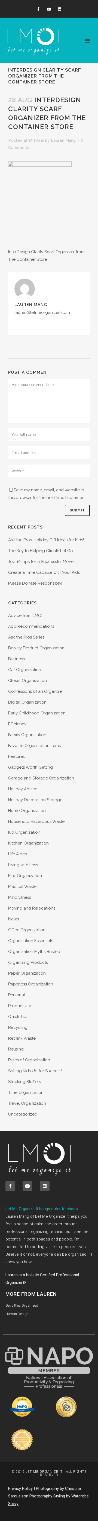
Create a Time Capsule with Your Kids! (44, 572)
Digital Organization (27, 702)
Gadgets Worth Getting (30, 767)
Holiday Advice (22, 789)
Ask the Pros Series (26, 637)
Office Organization (26, 929)
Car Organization (24, 669)
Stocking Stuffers (24, 1081)
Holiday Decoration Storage (35, 799)
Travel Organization (27, 1103)
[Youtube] (49, 9)
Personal (16, 994)
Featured (17, 756)
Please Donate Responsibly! (35, 583)
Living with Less (23, 864)
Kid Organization (24, 832)
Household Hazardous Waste (36, 821)
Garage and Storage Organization (41, 778)
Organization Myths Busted (34, 951)
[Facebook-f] (38, 9)
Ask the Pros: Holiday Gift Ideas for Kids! (46, 539)
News (13, 919)
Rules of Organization (29, 1060)
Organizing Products (28, 962)
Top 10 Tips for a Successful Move (41, 561)
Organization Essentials (30, 940)
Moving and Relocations (31, 908)
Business (16, 658)
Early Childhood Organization (37, 713)
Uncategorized (22, 1114)
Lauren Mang (63, 140)
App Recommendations (31, 626)
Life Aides (17, 854)
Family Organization (27, 734)
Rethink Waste (22, 1038)
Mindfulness (19, 897)
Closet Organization (27, 680)
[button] (87, 40)
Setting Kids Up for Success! (35, 1070)
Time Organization (26, 1092)
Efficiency (17, 723)
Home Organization (27, 810)
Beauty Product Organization (36, 648)
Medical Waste (22, 886)
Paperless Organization (30, 984)
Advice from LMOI (25, 615)
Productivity (19, 1005)
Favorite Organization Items (34, 745)
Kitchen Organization (28, 843)
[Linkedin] (59, 9)
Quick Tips (18, 1016)
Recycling (17, 1027)
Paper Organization (27, 973)
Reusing (16, 1049)
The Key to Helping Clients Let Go (40, 550)
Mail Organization (25, 875)
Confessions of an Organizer (35, 691)
